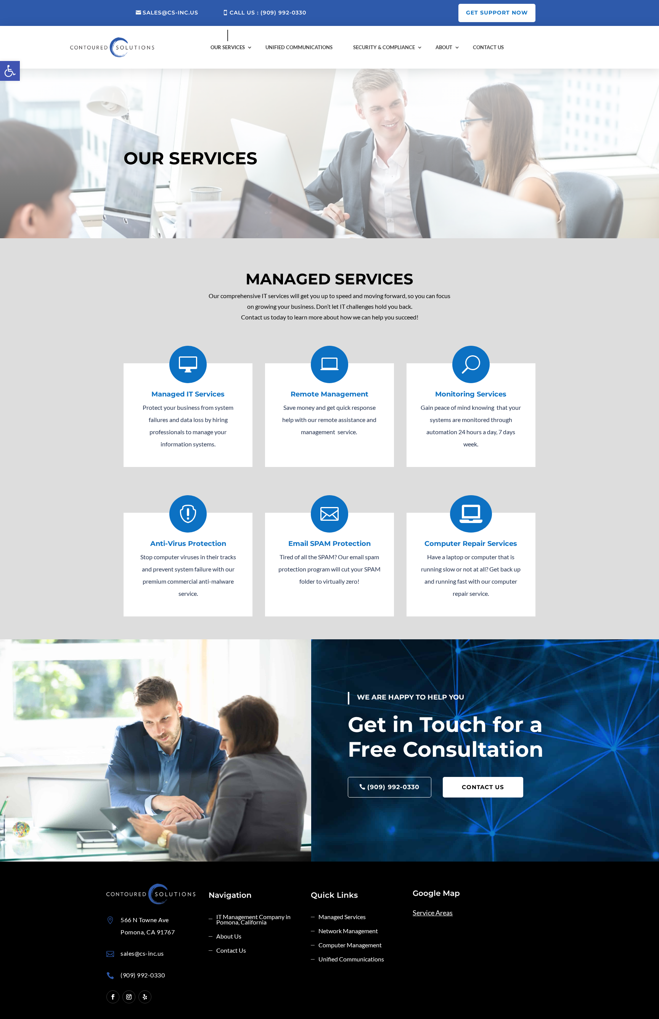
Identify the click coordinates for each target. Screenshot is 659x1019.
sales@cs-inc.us (170, 12)
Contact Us (488, 47)
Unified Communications (299, 47)
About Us (228, 937)
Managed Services (342, 917)
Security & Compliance (384, 47)
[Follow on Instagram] (128, 996)
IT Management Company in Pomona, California (253, 920)
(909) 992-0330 (393, 787)
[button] (10, 71)
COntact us (483, 787)
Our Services (228, 47)
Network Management (348, 931)
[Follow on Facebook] (112, 996)
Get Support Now (497, 12)
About (444, 47)
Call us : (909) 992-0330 (268, 12)
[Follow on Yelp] (144, 996)
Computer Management (350, 945)
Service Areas (433, 912)
